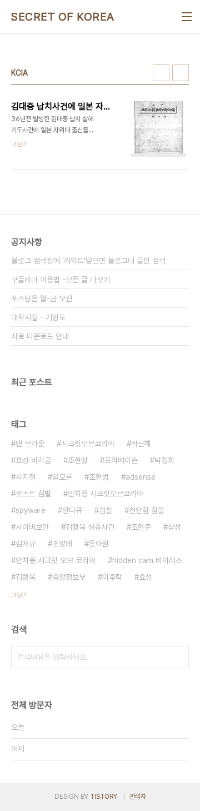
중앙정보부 (69, 577)
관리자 (137, 796)
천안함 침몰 (146, 510)
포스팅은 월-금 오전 (41, 298)
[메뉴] (186, 16)
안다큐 (72, 510)
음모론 (62, 476)
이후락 (112, 577)
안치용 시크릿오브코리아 (105, 493)
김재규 (26, 543)
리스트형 (180, 72)
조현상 (78, 460)
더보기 (19, 595)
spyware (31, 510)
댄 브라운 (30, 443)
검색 (177, 657)
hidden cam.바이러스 (147, 560)
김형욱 (26, 577)
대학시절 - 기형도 (38, 317)
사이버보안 (32, 527)
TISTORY (103, 796)
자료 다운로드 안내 (40, 336)
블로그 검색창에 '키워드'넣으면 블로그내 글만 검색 (88, 260)
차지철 (26, 476)
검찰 (105, 510)
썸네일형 (161, 72)
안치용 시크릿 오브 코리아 (56, 560)
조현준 (141, 527)
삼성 (174, 527)
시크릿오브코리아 (87, 443)
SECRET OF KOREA (62, 16)
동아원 (99, 543)
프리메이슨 (121, 460)
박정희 (164, 460)
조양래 (62, 543)
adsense (141, 476)
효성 (145, 577)
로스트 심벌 (33, 493)
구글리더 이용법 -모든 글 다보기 (60, 279)
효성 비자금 (33, 460)
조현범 (99, 476)
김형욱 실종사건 (90, 527)
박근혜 (141, 443)
